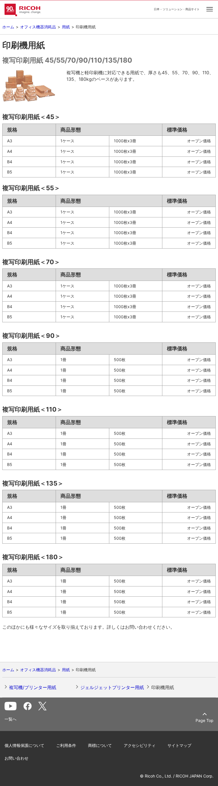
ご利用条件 (66, 745)
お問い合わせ (16, 758)
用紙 (66, 26)
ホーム (8, 26)
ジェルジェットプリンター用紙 (112, 687)
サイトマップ (179, 745)
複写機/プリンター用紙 (32, 687)
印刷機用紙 (162, 687)
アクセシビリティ (140, 745)
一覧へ (10, 719)
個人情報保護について (24, 745)
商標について (100, 745)
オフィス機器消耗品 (38, 26)
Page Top (204, 720)
